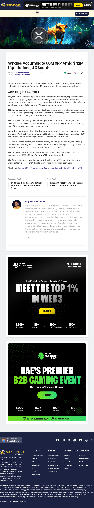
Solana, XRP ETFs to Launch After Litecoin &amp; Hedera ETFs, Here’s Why (50, 168)
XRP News (51, 73)
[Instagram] (63, 440)
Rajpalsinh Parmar (22, 72)
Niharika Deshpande (22, 75)
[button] (37, 12)
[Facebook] (58, 440)
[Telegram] (75, 440)
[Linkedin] (81, 440)
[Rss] (92, 440)
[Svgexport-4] (86, 440)
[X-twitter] (69, 440)
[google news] (11, 440)
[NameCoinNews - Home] (11, 5)
